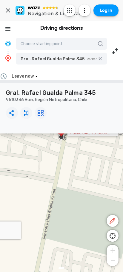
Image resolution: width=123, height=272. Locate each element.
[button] (61, 59)
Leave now (23, 76)
